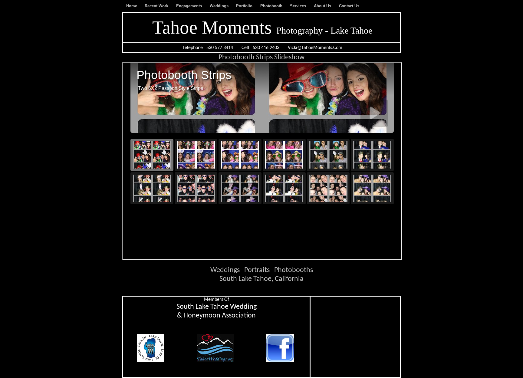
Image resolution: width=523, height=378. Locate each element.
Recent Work (147, 6)
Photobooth (262, 6)
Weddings (212, 6)
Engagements (178, 6)
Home (128, 6)
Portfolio (238, 6)
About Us (316, 6)
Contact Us (341, 6)
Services (292, 6)
